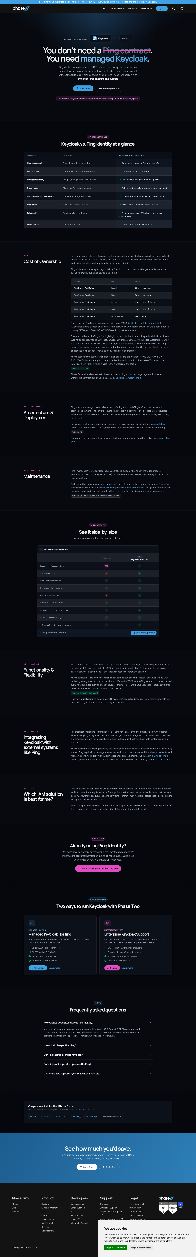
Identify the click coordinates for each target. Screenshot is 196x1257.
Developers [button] (116, 8)
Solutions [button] (99, 8)
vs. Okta (46, 1116)
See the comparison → (109, 88)
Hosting (45, 1204)
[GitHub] (181, 8)
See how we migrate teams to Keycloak (99, 868)
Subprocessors (136, 1215)
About (15, 1204)
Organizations (47, 1219)
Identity (45, 1215)
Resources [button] (146, 8)
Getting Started (78, 1207)
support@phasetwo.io (110, 1219)
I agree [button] (110, 1247)
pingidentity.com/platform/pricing (143, 323)
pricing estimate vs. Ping (129, 377)
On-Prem (45, 1227)
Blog (14, 1207)
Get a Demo (88, 1167)
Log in (160, 8)
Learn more (54, 967)
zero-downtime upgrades (132, 487)
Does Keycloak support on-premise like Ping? (67, 1064)
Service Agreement (138, 1219)
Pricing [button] (131, 8)
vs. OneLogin (91, 1116)
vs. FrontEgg (76, 1116)
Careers (15, 1211)
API (72, 1211)
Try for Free (85, 88)
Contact (113, 968)
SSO (43, 1211)
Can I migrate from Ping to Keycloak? (63, 1054)
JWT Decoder (77, 1215)
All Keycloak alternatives (77, 39)
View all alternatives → (112, 1116)
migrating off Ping (157, 755)
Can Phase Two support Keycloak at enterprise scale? (72, 1073)
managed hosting (107, 487)
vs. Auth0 (34, 1116)
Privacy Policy (135, 1207)
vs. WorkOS (60, 1116)
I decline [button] (121, 1247)
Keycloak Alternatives (51, 1207)
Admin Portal (47, 1223)
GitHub (74, 1219)
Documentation (78, 1204)
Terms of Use (135, 1211)
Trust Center (135, 1204)
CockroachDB (47, 1230)
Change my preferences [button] (140, 1247)
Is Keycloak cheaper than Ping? (60, 1045)
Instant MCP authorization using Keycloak (61, 2)
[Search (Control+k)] (173, 8)
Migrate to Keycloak (79, 1223)
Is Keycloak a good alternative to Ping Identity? (68, 1022)
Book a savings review (145, 633)
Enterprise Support (108, 1207)
